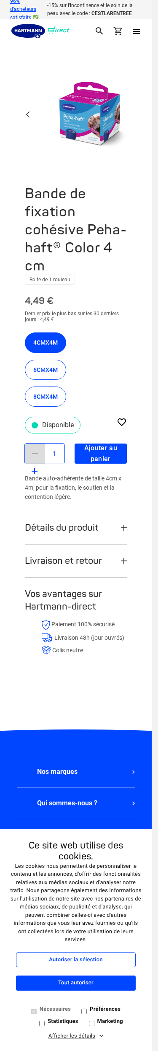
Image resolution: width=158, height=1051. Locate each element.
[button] (76, 771)
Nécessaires (55, 1009)
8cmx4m (45, 396)
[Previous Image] (28, 115)
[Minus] (35, 454)
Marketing (110, 1021)
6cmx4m (45, 369)
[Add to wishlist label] (122, 422)
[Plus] (34, 471)
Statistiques (63, 1021)
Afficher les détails (72, 1036)
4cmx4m (45, 342)
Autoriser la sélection (76, 960)
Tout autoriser (75, 983)
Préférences (105, 1009)
